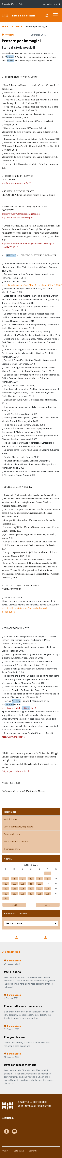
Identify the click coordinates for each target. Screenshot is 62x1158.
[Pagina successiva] (45, 937)
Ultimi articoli (11, 951)
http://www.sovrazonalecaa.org (16, 217)
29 (47, 893)
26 (22, 893)
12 (22, 883)
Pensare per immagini (21, 41)
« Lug (14, 905)
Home (5, 26)
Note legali (19, 1150)
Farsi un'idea (14, 960)
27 (31, 893)
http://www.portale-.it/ (17, 708)
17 (6, 888)
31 (6, 898)
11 (14, 883)
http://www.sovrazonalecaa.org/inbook (20, 213)
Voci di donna (10, 819)
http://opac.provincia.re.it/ (14, 771)
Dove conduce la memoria (17, 841)
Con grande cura (12, 834)
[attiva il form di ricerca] (46, 16)
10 (6, 883)
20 (31, 888)
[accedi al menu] (55, 15)
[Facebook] (6, 1131)
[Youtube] (14, 1131)
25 (14, 893)
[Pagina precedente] (16, 937)
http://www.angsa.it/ (12, 736)
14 (39, 883)
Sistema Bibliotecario (23, 15)
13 (31, 883)
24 (6, 893)
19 (22, 888)
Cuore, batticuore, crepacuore (18, 826)
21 (39, 888)
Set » (47, 905)
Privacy (5, 1150)
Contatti (32, 1150)
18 (14, 888)
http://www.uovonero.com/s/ (15, 182)
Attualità (17, 26)
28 (39, 893)
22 (47, 888)
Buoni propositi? (12, 849)
